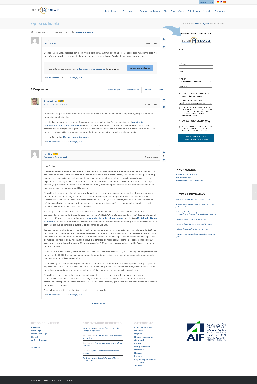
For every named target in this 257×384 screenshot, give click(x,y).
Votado (148, 90)
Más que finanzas (142, 346)
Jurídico (137, 343)
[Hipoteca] (2, 192)
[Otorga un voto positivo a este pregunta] (164, 39)
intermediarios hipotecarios (91, 69)
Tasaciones (139, 362)
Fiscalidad (139, 340)
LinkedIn (35, 337)
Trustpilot (35, 347)
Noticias (138, 353)
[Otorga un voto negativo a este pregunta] (164, 47)
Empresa (138, 333)
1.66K (56, 153)
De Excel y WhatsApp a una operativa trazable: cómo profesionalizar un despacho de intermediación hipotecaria (196, 213)
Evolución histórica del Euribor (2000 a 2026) (192, 229)
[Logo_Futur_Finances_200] (46, 11)
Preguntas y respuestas (145, 359)
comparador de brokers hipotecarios (104, 218)
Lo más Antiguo (113, 90)
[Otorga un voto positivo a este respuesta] (164, 100)
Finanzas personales (143, 337)
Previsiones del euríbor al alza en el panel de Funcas (194, 224)
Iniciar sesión (98, 303)
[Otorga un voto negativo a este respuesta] (164, 107)
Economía (138, 330)
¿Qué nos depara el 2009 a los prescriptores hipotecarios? (101, 329)
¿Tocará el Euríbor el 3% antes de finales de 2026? (193, 199)
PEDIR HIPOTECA (206, 2)
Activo (160, 90)
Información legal (184, 177)
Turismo (138, 365)
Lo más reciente (132, 90)
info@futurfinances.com (187, 174)
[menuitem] (206, 2)
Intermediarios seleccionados (189, 180)
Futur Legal (36, 330)
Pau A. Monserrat (89, 328)
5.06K (61, 101)
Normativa (139, 349)
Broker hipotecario (143, 327)
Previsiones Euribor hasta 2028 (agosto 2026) (192, 219)
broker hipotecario (84, 32)
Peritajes (138, 356)
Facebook (35, 327)
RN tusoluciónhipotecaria (76, 137)
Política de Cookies (39, 340)
